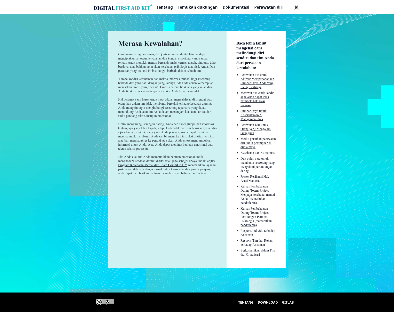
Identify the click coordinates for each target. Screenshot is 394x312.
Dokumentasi (236, 7)
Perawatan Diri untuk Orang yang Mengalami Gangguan (256, 128)
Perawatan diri (269, 7)
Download (268, 302)
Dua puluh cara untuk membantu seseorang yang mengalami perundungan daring (258, 164)
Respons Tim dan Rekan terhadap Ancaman (257, 242)
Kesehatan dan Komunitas (258, 152)
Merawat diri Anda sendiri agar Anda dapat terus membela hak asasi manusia (258, 98)
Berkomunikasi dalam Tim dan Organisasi (258, 252)
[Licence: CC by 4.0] (105, 302)
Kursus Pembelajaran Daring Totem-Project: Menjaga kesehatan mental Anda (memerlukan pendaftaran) (258, 194)
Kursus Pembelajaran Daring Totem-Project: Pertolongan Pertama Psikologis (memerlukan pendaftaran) (256, 216)
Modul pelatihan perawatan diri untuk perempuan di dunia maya (258, 142)
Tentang (165, 7)
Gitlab (288, 302)
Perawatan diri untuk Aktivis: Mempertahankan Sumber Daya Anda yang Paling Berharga (257, 80)
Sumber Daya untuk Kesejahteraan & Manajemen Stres (254, 115)
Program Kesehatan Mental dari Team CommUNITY (152, 165)
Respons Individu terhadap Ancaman (258, 232)
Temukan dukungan (198, 7)
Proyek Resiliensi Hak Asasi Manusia (255, 178)
